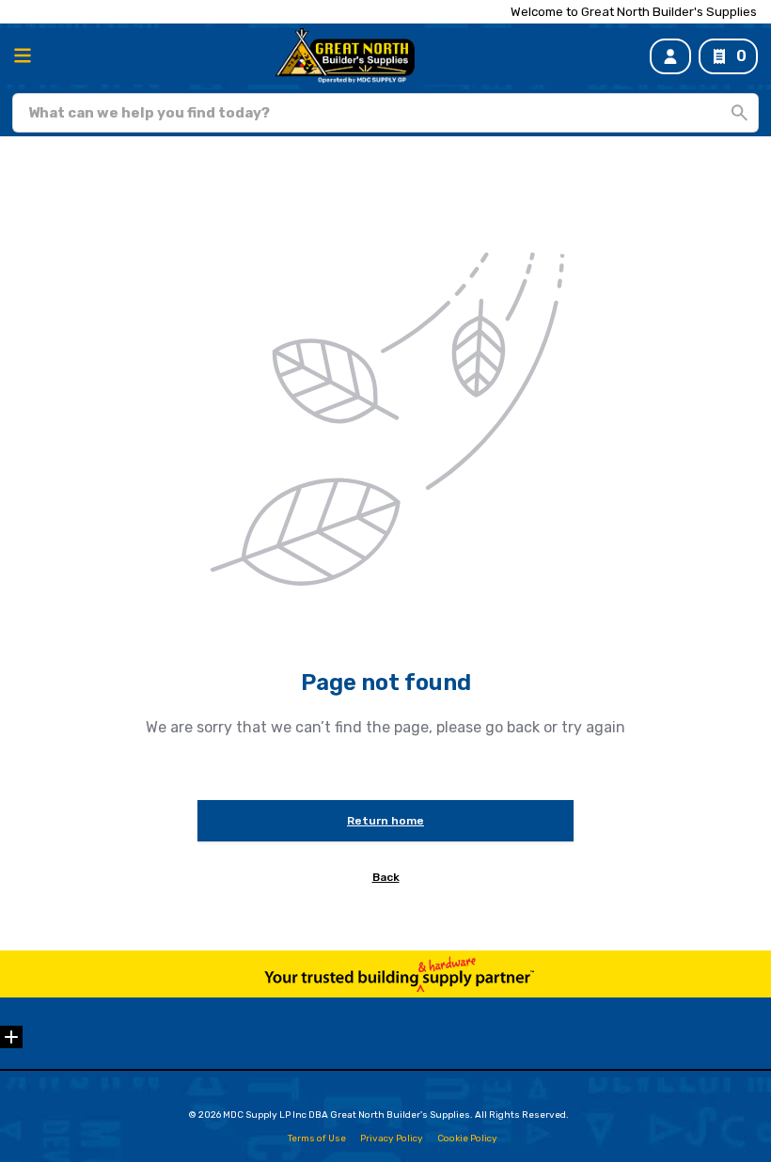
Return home (385, 820)
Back (386, 877)
